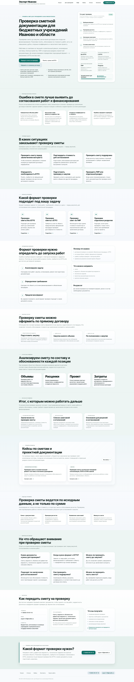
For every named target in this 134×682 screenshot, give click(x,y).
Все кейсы (106, 459)
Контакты (98, 2)
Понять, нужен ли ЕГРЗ (49, 60)
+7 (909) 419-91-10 (109, 2)
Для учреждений (69, 2)
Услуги (59, 2)
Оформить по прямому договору (30, 65)
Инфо (78, 2)
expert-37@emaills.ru (27, 618)
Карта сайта (52, 673)
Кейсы (84, 2)
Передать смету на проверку (29, 60)
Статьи (91, 2)
